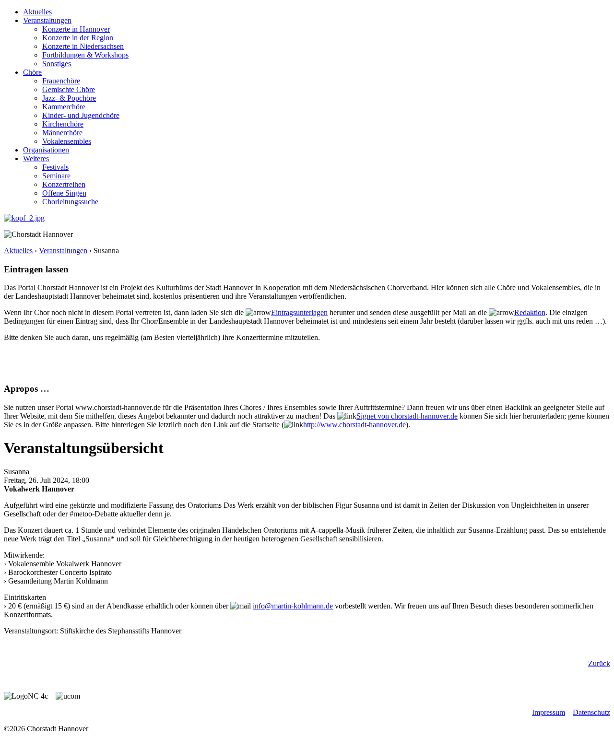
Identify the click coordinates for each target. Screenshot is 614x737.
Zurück (599, 663)
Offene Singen (64, 193)
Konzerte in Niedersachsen (83, 46)
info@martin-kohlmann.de (293, 606)
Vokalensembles (66, 141)
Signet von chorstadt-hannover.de (407, 416)
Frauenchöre (61, 81)
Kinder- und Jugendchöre (80, 115)
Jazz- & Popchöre (69, 98)
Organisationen (46, 150)
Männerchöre (62, 133)
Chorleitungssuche (70, 202)
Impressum (548, 712)
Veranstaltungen (47, 20)
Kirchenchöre (62, 124)
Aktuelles (37, 12)
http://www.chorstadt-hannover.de (354, 425)
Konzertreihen (63, 184)
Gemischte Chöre (68, 89)
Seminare (56, 176)
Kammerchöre (63, 107)
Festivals (55, 167)
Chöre (32, 72)
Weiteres (36, 158)
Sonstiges (56, 63)
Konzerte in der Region (77, 38)
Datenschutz (591, 712)
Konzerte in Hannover (76, 29)
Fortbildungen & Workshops (85, 55)
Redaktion (529, 312)
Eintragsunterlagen (299, 312)
